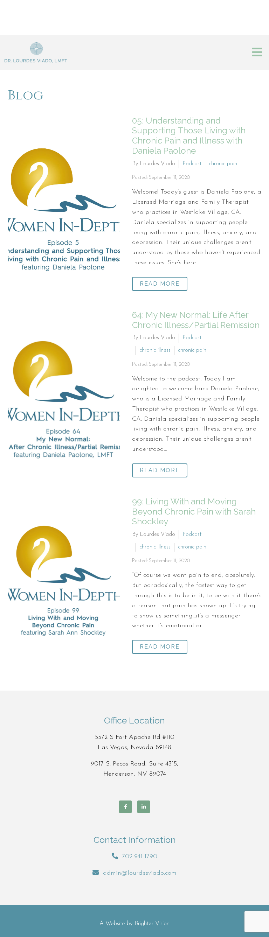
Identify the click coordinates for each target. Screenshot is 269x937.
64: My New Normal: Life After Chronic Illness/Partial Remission (196, 320)
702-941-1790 (139, 857)
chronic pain (223, 164)
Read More (160, 283)
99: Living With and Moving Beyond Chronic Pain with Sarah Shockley (194, 511)
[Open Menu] (257, 53)
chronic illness (155, 350)
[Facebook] (125, 806)
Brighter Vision (152, 923)
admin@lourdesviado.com (140, 873)
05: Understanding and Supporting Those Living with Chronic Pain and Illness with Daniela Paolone (189, 136)
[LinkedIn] (143, 806)
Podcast (191, 164)
